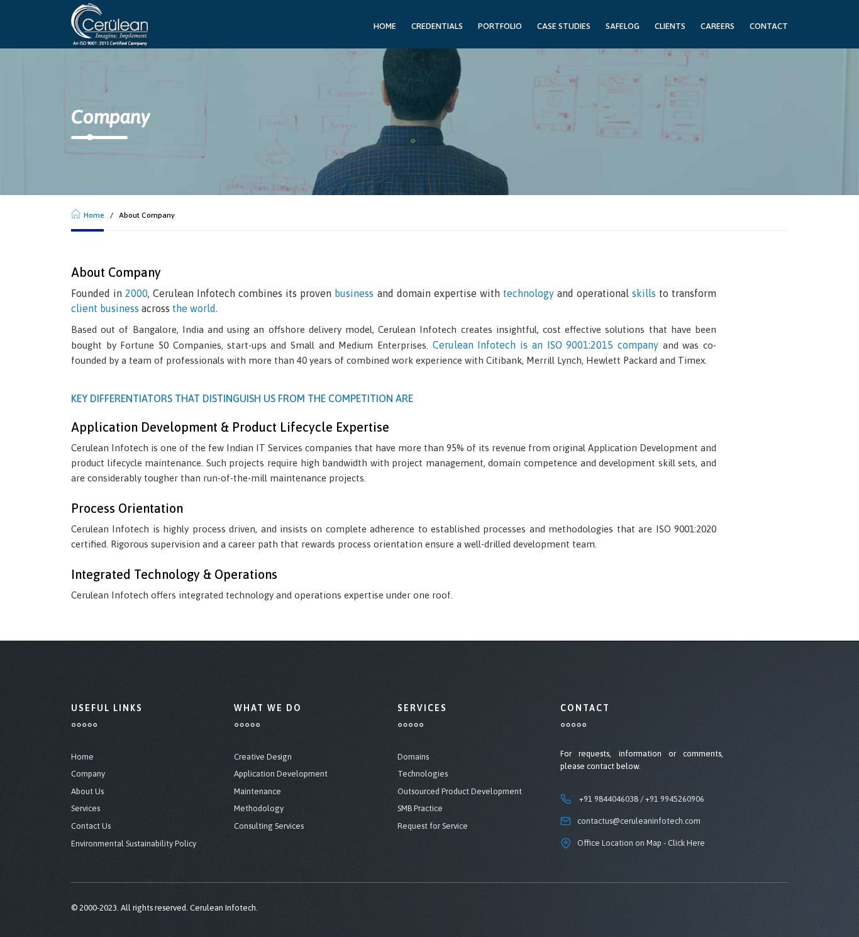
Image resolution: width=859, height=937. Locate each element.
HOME (385, 26)
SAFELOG (623, 26)
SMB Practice (420, 808)
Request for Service (432, 826)
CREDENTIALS (437, 26)
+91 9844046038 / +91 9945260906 (641, 799)
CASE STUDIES (563, 26)
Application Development (281, 773)
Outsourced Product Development (459, 791)
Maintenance (257, 791)
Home (94, 215)
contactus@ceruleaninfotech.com (639, 821)
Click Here (686, 843)
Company (88, 773)
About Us (87, 791)
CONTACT (769, 26)
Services (85, 808)
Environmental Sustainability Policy (133, 843)
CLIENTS (670, 26)
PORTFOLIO (500, 26)
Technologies (422, 773)
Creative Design (263, 756)
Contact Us (91, 826)
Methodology (259, 808)
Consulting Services (269, 826)
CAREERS (717, 26)
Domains (413, 756)
